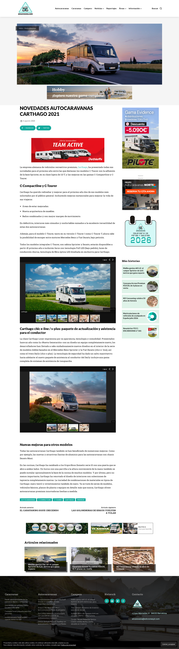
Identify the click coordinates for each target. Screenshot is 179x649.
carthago (69, 500)
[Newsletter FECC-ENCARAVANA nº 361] (152, 331)
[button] (157, 8)
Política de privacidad (68, 645)
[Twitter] (118, 601)
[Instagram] (107, 601)
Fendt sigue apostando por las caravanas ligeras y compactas (16, 600)
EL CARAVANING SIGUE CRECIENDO (39, 510)
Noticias (120, 561)
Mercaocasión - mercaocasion (85, 561)
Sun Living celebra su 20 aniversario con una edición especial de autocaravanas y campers (51, 615)
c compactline (44, 500)
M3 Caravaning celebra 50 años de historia (132, 567)
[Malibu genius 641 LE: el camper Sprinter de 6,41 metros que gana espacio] (152, 271)
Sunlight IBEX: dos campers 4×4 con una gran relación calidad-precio (84, 614)
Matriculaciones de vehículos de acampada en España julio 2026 (134, 315)
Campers (31, 559)
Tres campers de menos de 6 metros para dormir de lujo (85, 609)
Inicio (21, 28)
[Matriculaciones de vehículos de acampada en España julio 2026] (152, 316)
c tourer (58, 500)
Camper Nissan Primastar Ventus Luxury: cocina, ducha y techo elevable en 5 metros (83, 621)
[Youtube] (112, 601)
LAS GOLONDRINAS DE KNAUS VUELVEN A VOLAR (93, 511)
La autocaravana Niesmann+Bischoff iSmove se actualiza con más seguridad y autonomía (52, 601)
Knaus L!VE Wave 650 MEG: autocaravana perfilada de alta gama (51, 609)
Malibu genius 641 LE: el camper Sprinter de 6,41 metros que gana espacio (133, 270)
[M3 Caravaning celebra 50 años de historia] (152, 301)
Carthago (82, 167)
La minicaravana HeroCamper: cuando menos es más (16, 618)
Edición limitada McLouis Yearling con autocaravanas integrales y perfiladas (52, 622)
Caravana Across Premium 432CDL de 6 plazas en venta (134, 285)
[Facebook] (123, 601)
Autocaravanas (30, 28)
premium (80, 500)
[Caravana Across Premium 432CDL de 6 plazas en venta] (152, 286)
